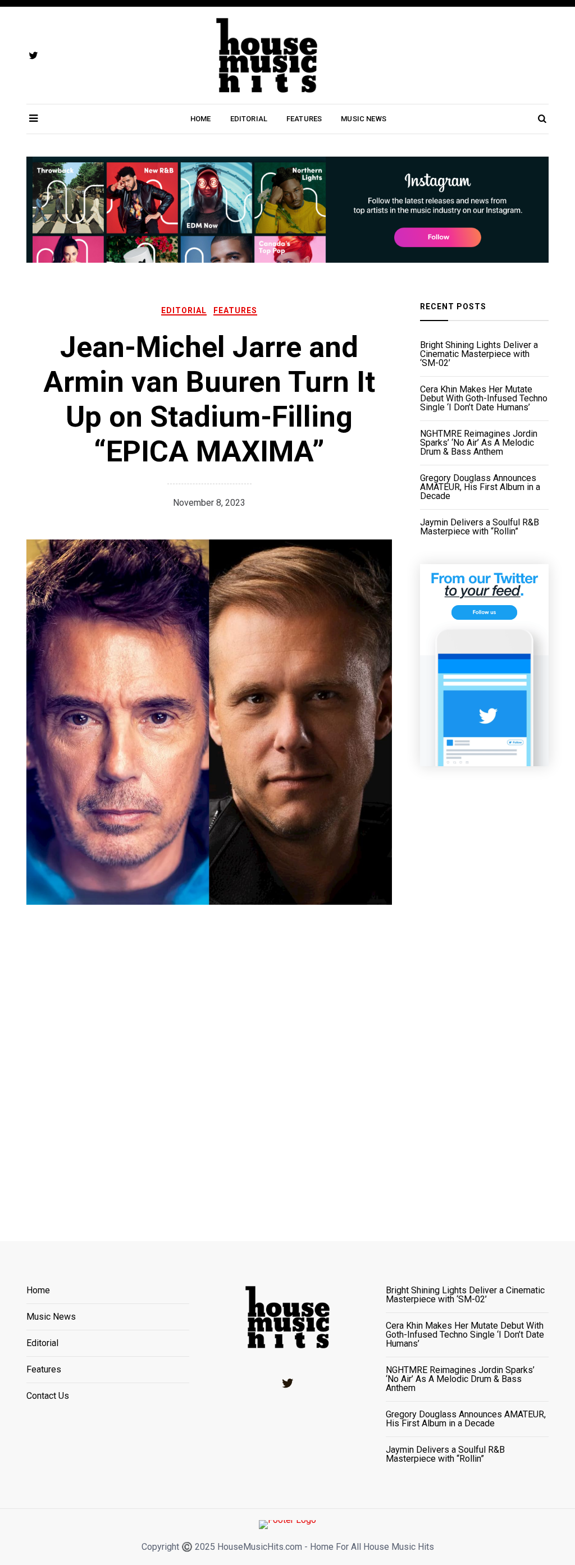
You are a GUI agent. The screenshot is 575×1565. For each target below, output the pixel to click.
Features (304, 119)
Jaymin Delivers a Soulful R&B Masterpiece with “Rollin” (479, 527)
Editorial (248, 119)
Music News (363, 119)
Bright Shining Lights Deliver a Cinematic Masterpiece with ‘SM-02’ (479, 354)
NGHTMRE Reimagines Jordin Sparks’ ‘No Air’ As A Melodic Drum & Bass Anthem (478, 442)
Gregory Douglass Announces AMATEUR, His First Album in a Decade (480, 487)
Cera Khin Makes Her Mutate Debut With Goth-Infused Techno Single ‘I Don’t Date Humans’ (483, 398)
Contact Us (47, 1396)
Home (200, 119)
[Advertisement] (484, 989)
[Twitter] (287, 1383)
